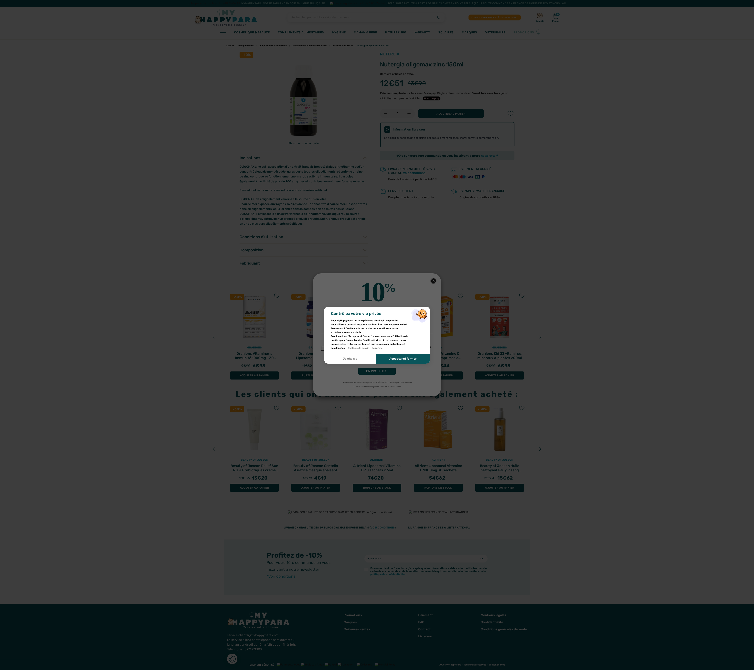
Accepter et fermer (402, 358)
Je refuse (377, 348)
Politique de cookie (358, 348)
